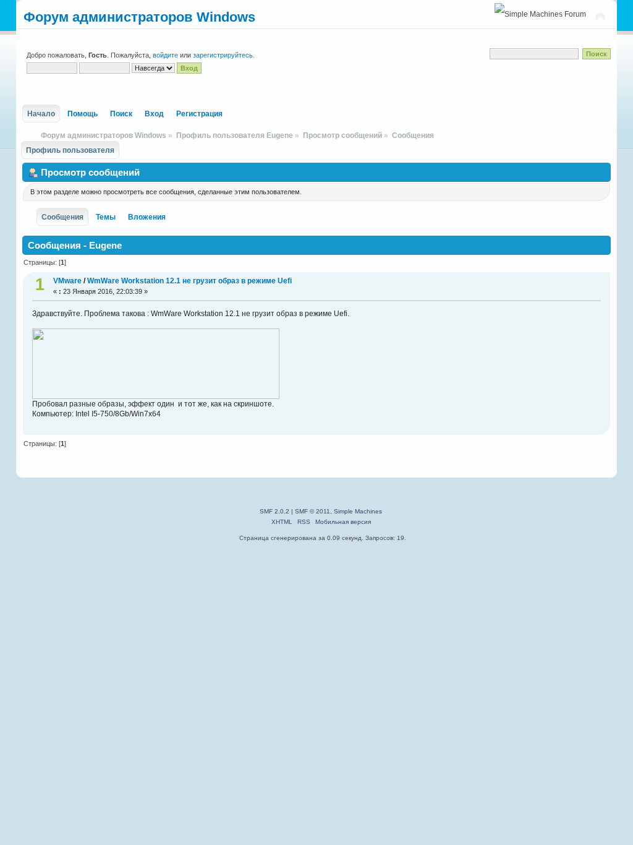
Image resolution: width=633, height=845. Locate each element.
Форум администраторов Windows (139, 17)
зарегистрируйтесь (223, 55)
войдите (165, 55)
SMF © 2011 (312, 511)
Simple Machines (358, 511)
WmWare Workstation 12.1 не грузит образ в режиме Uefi (189, 281)
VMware (67, 281)
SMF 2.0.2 (274, 511)
